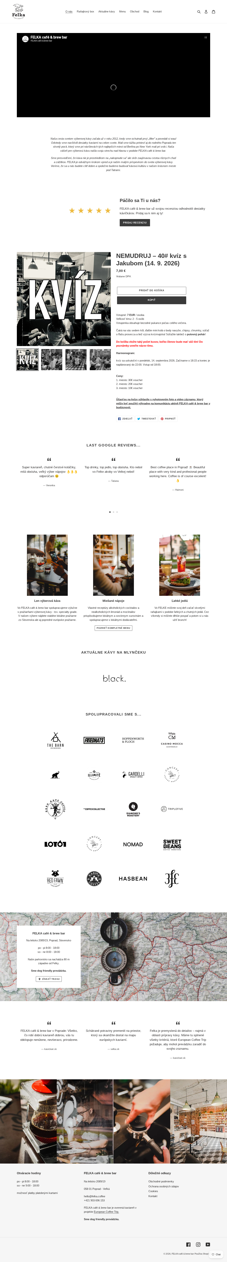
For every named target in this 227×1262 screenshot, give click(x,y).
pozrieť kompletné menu (113, 628)
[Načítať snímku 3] (117, 512)
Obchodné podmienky (161, 1181)
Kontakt (152, 1196)
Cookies (153, 1191)
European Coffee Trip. (106, 1211)
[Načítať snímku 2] (113, 512)
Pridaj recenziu (135, 222)
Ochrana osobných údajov (163, 1186)
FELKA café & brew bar (183, 1254)
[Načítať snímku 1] (110, 512)
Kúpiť (152, 300)
